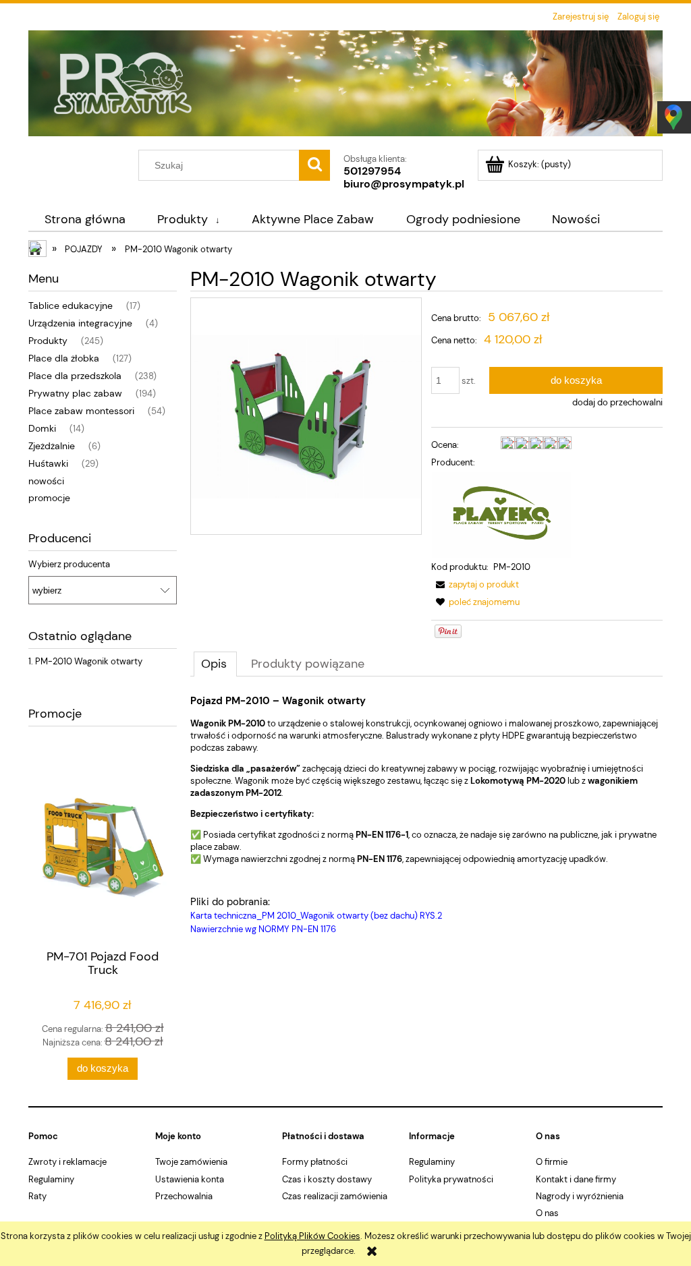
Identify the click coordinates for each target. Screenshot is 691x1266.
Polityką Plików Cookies (312, 1236)
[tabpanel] (426, 815)
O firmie (552, 1162)
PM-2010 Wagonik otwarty (88, 661)
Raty (37, 1196)
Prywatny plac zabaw (75, 393)
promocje (49, 498)
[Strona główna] (345, 88)
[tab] (215, 664)
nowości (46, 481)
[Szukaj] (314, 165)
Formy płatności (315, 1162)
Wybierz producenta (69, 564)
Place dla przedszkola (74, 376)
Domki (42, 428)
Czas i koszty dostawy (327, 1179)
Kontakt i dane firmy (576, 1179)
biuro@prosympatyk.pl (403, 184)
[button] (475, 584)
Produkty (47, 341)
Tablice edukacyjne (70, 305)
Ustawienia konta (189, 1179)
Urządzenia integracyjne (80, 323)
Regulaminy (51, 1179)
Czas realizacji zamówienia (334, 1196)
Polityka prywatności (451, 1179)
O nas (547, 1213)
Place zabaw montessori (81, 411)
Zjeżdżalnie (51, 446)
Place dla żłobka (63, 358)
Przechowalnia (184, 1196)
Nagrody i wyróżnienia (580, 1196)
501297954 (372, 171)
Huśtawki (48, 463)
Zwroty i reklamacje (67, 1162)
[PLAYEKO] (501, 514)
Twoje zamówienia (191, 1162)
